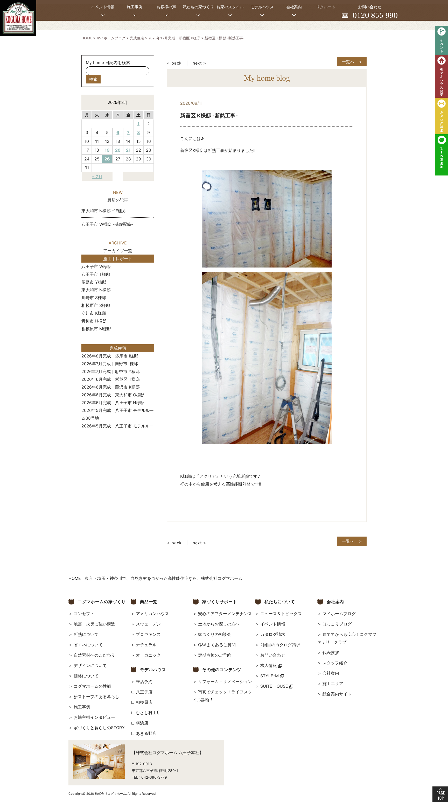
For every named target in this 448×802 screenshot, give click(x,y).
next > (199, 63)
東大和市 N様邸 (96, 289)
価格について (86, 675)
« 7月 (97, 176)
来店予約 (144, 681)
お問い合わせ (272, 655)
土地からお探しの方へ (219, 624)
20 (118, 150)
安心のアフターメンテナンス (225, 613)
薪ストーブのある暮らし (96, 696)
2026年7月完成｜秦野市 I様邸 (109, 363)
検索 (93, 79)
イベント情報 (272, 624)
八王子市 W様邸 (96, 266)
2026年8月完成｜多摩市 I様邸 (109, 355)
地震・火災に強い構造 (94, 624)
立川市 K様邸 (93, 313)
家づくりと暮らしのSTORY (99, 727)
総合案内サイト (337, 694)
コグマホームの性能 (92, 686)
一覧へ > (352, 61)
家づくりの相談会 (214, 634)
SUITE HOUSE (274, 686)
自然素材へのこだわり (94, 655)
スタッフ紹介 (335, 662)
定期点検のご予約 (214, 655)
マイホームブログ (339, 613)
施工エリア (333, 683)
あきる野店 (146, 733)
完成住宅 (117, 348)
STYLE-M (270, 675)
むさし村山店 (148, 712)
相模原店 (144, 702)
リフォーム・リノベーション (225, 681)
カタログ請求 (272, 634)
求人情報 (269, 665)
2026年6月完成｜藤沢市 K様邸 (110, 387)
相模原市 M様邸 (96, 328)
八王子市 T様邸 (95, 274)
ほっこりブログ (337, 624)
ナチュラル (146, 644)
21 (128, 150)
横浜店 (142, 723)
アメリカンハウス (152, 613)
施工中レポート (117, 258)
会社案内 (331, 673)
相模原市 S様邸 (95, 305)
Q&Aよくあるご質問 (217, 644)
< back (174, 63)
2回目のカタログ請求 (280, 644)
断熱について (86, 634)
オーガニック (148, 655)
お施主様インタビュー (94, 717)
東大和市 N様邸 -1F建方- (104, 210)
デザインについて (90, 665)
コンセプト (84, 613)
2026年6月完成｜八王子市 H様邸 (112, 402)
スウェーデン (148, 624)
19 (107, 150)
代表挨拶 (331, 652)
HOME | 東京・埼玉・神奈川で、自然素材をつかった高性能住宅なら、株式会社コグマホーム (155, 578)
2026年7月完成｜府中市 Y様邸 (110, 371)
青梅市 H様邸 (94, 320)
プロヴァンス (148, 634)
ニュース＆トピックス (281, 613)
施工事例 (82, 706)
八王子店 (144, 691)
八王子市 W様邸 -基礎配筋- (107, 224)
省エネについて (88, 644)
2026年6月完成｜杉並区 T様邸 (110, 379)
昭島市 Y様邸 (93, 282)
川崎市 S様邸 (93, 297)
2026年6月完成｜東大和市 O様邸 (112, 394)
